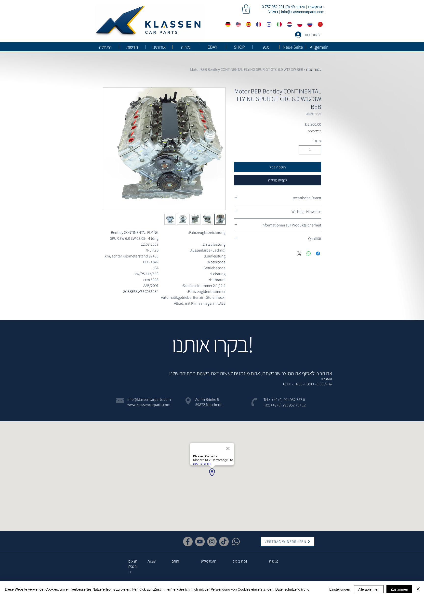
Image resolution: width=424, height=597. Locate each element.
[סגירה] (418, 589)
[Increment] (302, 150)
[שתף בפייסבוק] (318, 253)
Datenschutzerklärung (292, 589)
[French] (257, 24)
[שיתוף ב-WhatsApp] (309, 253)
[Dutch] (288, 24)
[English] (237, 24)
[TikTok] (224, 541)
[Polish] (298, 24)
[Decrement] (317, 150)
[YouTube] (200, 541)
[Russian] (309, 24)
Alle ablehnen (368, 589)
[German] (227, 24)
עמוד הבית (313, 69)
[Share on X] (299, 253)
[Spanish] (247, 24)
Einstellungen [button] (339, 589)
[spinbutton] (309, 150)
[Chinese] (319, 24)
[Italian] (278, 24)
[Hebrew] (268, 24)
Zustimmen (399, 589)
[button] (246, 9)
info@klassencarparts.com (302, 12)
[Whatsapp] (236, 541)
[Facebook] (188, 541)
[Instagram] (212, 541)
